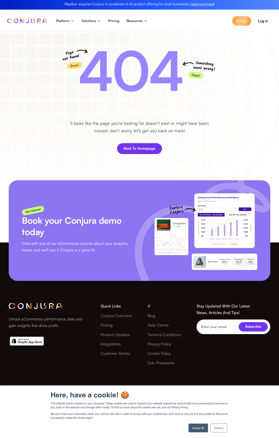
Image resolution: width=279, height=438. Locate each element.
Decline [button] (218, 428)
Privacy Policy (159, 344)
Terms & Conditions (164, 334)
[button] (65, 21)
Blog (151, 315)
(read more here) (202, 4)
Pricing (113, 21)
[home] (27, 22)
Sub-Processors (161, 362)
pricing (107, 325)
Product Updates (115, 334)
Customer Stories (115, 353)
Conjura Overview (116, 315)
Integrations (111, 344)
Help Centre (158, 325)
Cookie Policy (159, 353)
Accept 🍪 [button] (198, 428)
